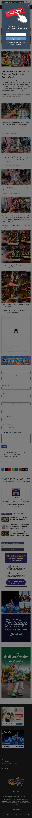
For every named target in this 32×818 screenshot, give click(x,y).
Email (7, 31)
